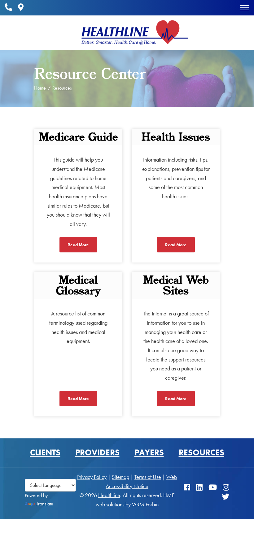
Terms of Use (147, 476)
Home (40, 88)
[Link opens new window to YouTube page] (212, 487)
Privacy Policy (92, 476)
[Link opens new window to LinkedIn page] (199, 487)
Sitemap (120, 476)
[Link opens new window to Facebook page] (187, 487)
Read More (78, 244)
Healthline (109, 495)
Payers (149, 452)
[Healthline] (134, 32)
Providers (97, 452)
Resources (62, 88)
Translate (44, 503)
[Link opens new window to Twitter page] (225, 496)
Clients (45, 452)
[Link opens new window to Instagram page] (226, 487)
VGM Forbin (145, 504)
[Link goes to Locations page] (21, 7)
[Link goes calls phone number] (8, 7)
